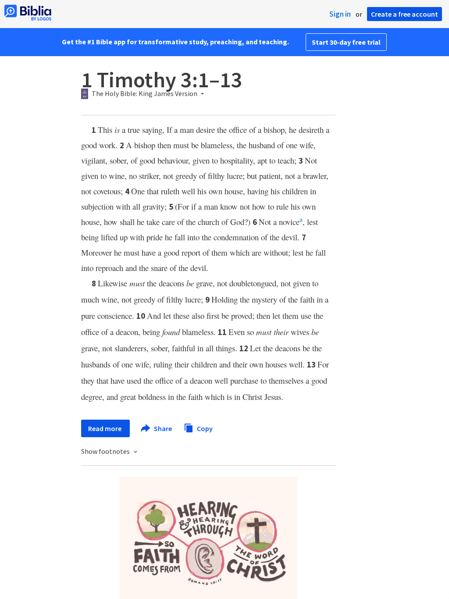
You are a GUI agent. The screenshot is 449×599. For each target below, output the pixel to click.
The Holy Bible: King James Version (144, 94)
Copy (204, 428)
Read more (105, 428)
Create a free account (404, 14)
